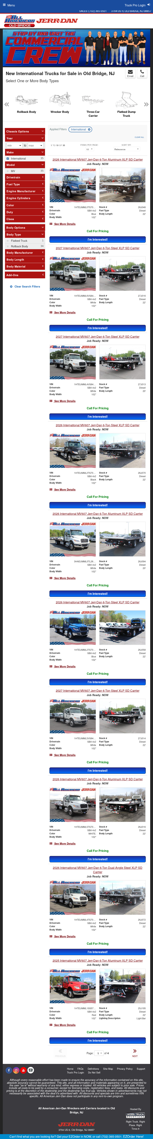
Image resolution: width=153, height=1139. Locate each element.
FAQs (80, 1068)
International (79, 129)
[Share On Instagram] (16, 1070)
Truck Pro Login (75, 1072)
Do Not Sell (94, 1072)
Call (142, 76)
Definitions (93, 1068)
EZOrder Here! (133, 1136)
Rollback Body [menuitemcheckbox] (19, 246)
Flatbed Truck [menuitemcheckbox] (18, 240)
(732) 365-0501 (97, 11)
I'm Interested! (98, 239)
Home (70, 1068)
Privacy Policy (125, 1068)
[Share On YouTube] (23, 1070)
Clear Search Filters (27, 286)
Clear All (139, 137)
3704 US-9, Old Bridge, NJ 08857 (131, 11)
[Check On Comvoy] (30, 1070)
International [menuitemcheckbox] (18, 158)
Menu (11, 5)
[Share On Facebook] (9, 1070)
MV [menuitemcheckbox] (12, 171)
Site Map (108, 1068)
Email (130, 76)
